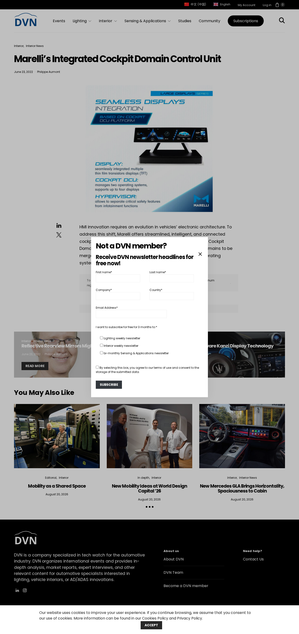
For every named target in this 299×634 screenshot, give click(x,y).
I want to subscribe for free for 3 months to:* (126, 327)
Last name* (158, 272)
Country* (156, 290)
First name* (104, 272)
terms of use (162, 368)
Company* (104, 290)
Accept (151, 625)
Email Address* (107, 308)
